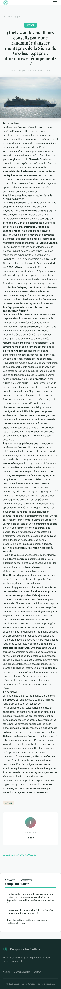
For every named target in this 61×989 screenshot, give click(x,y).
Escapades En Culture (25, 949)
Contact (37, 972)
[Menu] (55, 2)
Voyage (16, 16)
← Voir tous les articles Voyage (19, 855)
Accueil (7, 16)
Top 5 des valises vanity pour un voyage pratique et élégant (27, 921)
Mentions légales (22, 972)
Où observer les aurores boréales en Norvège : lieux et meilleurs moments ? (30, 912)
